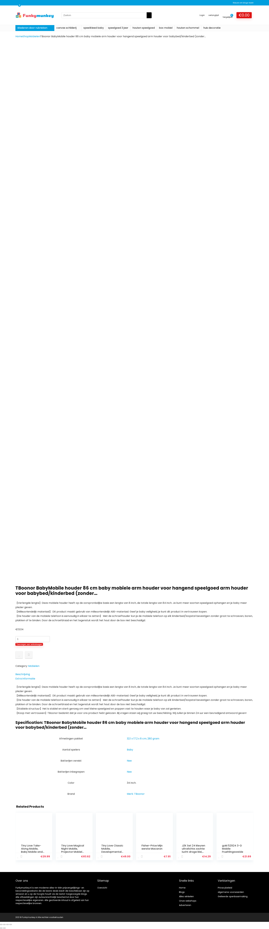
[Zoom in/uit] (1, 924)
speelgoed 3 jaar (118, 28)
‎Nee (129, 760)
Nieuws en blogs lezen (243, 2)
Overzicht (102, 887)
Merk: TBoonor (136, 794)
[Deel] (7, 924)
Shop (26, 36)
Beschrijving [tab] (22, 674)
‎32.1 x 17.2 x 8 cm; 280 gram (143, 738)
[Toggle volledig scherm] (4, 924)
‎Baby (130, 749)
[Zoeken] (149, 15)
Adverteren (185, 905)
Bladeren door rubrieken (32, 28)
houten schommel (188, 28)
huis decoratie (212, 28)
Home (19, 36)
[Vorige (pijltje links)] (1, 928)
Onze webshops (187, 900)
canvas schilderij (66, 28)
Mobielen (34, 36)
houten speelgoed (143, 28)
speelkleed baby (93, 28)
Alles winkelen (186, 896)
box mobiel (165, 28)
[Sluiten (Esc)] (10, 924)
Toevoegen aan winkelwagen (29, 644)
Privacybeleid (225, 887)
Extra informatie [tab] (25, 678)
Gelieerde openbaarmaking (233, 896)
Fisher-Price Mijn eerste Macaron (152, 847)
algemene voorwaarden (231, 892)
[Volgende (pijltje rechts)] (4, 928)
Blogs (182, 892)
